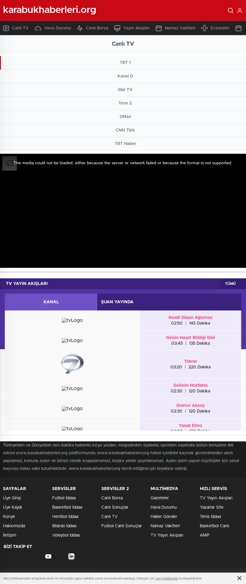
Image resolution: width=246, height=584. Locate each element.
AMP (204, 535)
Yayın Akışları (136, 28)
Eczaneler (220, 28)
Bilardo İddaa (64, 526)
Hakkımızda (14, 526)
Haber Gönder (164, 517)
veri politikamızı (166, 578)
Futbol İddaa (64, 498)
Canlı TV (20, 28)
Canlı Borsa (97, 28)
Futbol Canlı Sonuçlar (121, 526)
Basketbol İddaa (67, 507)
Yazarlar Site (212, 507)
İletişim (9, 535)
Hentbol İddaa (65, 517)
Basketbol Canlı (214, 526)
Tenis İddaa (210, 517)
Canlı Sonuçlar (114, 507)
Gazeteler (160, 498)
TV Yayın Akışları (167, 535)
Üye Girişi (12, 498)
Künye (9, 517)
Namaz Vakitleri (180, 28)
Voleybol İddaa (66, 535)
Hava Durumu (57, 28)
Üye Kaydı (12, 507)
